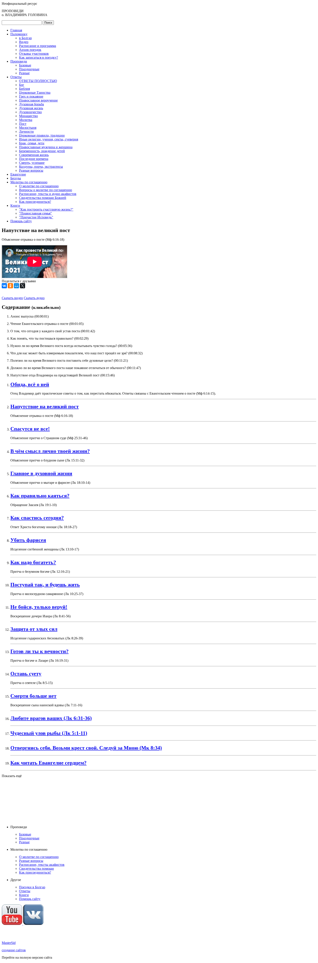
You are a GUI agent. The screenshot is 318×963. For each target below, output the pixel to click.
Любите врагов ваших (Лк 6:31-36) (51, 718)
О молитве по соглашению (39, 186)
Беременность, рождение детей (42, 151)
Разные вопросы (31, 170)
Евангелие (18, 174)
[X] (22, 285)
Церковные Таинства (34, 92)
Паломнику (18, 34)
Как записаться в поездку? (38, 57)
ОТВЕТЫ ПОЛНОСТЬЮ (38, 81)
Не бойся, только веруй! (38, 607)
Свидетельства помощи (36, 868)
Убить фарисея (28, 540)
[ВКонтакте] (4, 285)
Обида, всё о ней (29, 384)
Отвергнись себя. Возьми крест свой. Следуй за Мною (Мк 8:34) (86, 748)
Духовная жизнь (31, 108)
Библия (24, 88)
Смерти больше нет (33, 696)
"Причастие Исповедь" (36, 217)
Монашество (28, 116)
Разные (24, 73)
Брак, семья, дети (31, 143)
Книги (15, 205)
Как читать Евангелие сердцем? (48, 763)
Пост (22, 124)
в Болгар (25, 38)
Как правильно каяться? (39, 495)
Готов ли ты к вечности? (39, 651)
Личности (26, 131)
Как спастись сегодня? (37, 518)
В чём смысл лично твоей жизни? (50, 451)
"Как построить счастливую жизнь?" (46, 209)
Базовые (25, 65)
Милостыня (27, 127)
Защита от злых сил (33, 629)
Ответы (16, 77)
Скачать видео (12, 298)
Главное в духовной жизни (41, 473)
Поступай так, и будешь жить (45, 584)
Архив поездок (30, 50)
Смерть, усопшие (32, 163)
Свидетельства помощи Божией (42, 198)
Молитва (25, 120)
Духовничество (30, 112)
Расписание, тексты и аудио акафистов (47, 194)
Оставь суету (25, 673)
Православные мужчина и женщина (45, 147)
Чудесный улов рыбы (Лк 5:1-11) (48, 733)
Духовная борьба (31, 104)
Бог (21, 85)
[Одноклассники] (10, 285)
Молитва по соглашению (28, 182)
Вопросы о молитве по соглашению (45, 190)
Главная (16, 30)
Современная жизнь (34, 155)
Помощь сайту (21, 221)
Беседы (15, 178)
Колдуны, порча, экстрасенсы (41, 166)
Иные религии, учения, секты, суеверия (48, 139)
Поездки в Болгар (32, 887)
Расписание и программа (37, 46)
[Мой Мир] (16, 285)
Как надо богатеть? (33, 562)
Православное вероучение (38, 100)
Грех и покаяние (31, 96)
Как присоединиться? (35, 201)
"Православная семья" (35, 213)
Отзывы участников (34, 53)
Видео (23, 42)
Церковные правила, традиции (42, 135)
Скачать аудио (34, 298)
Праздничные (29, 69)
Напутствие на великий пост (44, 406)
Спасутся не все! (30, 429)
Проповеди (18, 61)
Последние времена (33, 159)
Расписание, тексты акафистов (41, 864)
